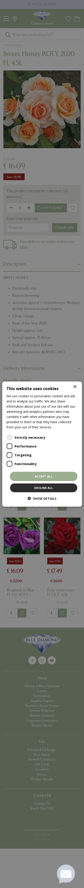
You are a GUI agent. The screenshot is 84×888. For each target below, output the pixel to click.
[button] (42, 498)
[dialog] (42, 444)
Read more (61, 427)
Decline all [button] (43, 488)
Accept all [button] (43, 476)
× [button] (74, 386)
